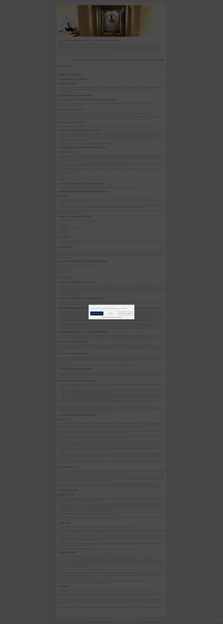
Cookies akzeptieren (96, 313)
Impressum (119, 317)
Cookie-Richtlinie (105, 317)
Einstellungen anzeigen (125, 313)
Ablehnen (110, 313)
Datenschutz (113, 317)
